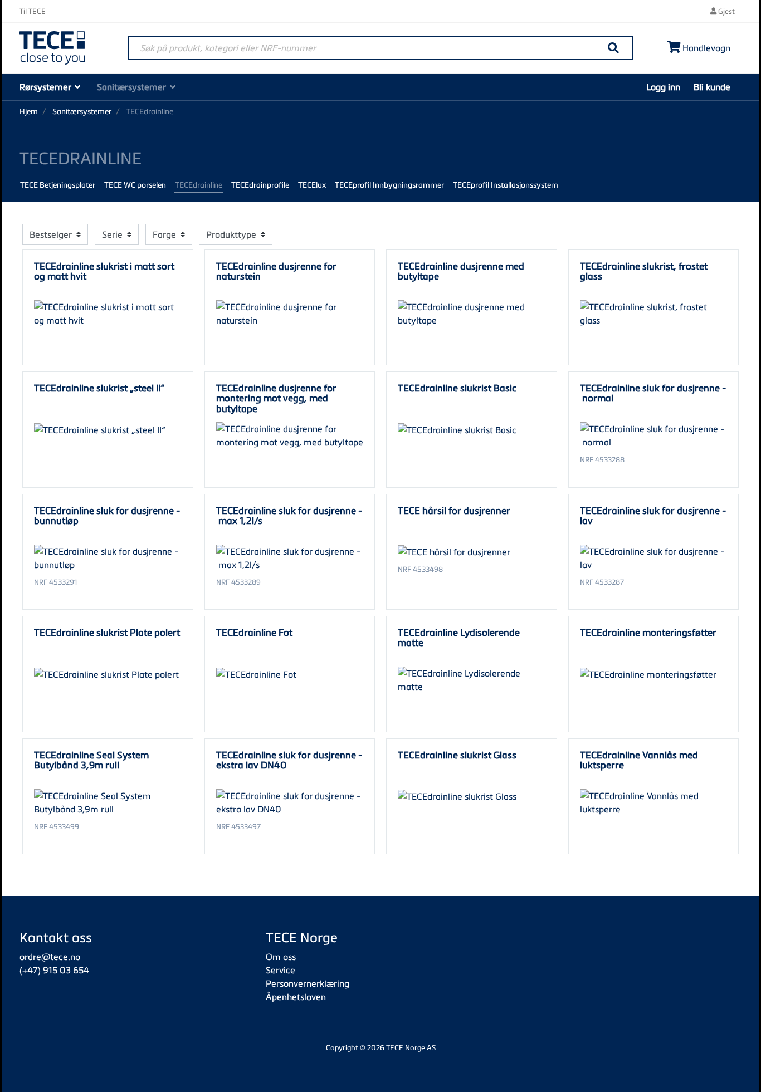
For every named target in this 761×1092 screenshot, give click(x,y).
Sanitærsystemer (131, 87)
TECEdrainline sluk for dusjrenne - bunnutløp (107, 515)
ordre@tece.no (49, 957)
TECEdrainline (198, 184)
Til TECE (32, 11)
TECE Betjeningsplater (57, 184)
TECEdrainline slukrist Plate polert (107, 632)
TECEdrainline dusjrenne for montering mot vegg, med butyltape (276, 398)
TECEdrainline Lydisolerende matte (459, 637)
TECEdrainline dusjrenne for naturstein (276, 270)
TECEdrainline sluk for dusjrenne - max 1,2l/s (289, 515)
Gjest (725, 11)
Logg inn (663, 87)
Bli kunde (712, 87)
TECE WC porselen (135, 184)
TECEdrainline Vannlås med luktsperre (639, 759)
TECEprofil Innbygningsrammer (389, 184)
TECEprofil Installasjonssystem (505, 184)
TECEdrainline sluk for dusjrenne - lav (653, 515)
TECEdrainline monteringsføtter (648, 632)
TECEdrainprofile (260, 184)
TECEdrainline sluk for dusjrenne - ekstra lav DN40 (289, 759)
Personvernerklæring (307, 983)
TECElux (312, 184)
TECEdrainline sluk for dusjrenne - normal (653, 392)
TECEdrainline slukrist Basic (457, 387)
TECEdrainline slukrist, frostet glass (644, 270)
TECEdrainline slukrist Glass (457, 754)
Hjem (28, 111)
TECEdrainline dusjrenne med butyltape (461, 270)
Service (280, 970)
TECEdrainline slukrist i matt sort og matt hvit (104, 270)
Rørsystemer (45, 87)
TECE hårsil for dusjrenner (454, 510)
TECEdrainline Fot (254, 632)
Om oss (281, 957)
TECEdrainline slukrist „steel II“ (99, 387)
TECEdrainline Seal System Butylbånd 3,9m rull (91, 759)
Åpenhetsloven (296, 997)
